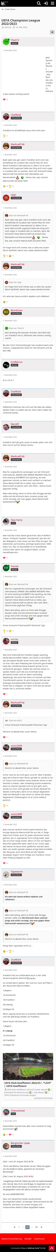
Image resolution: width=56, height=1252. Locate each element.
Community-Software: (28, 1248)
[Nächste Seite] (41, 1227)
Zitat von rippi (15, 282)
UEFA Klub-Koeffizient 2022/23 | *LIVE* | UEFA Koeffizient (27, 1084)
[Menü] (52, 3)
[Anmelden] (45, 3)
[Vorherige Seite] (14, 1227)
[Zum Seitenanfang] (52, 1248)
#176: (31, 1161)
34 (36, 1227)
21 (27, 1227)
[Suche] (39, 3)
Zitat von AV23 (15, 720)
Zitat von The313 (16, 328)
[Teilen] (52, 32)
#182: (31, 1176)
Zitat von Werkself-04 (18, 215)
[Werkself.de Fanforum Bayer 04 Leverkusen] (4, 3)
